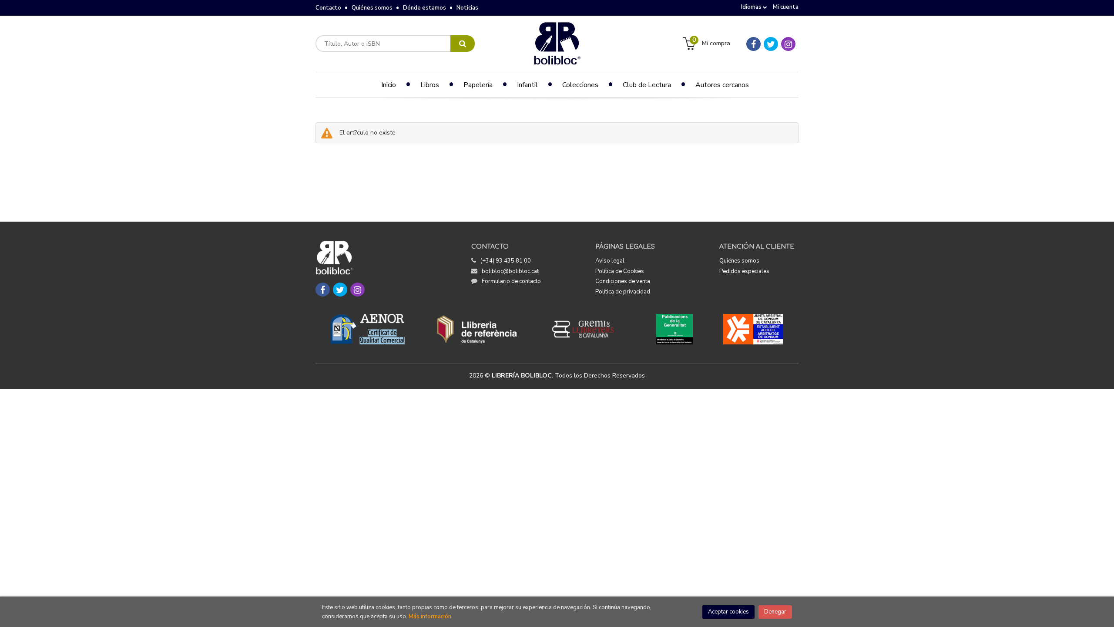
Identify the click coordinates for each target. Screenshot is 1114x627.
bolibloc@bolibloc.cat (510, 271)
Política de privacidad (622, 292)
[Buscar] (462, 43)
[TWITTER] (771, 44)
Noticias (467, 8)
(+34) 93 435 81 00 (505, 261)
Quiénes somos (372, 8)
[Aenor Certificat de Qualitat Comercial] (368, 329)
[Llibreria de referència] (477, 329)
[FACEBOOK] (753, 44)
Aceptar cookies (728, 612)
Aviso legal (609, 261)
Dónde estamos (424, 8)
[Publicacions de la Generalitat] (674, 329)
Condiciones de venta (622, 281)
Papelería (478, 85)
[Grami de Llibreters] (587, 329)
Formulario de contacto (511, 281)
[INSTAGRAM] (788, 44)
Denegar (775, 612)
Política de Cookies (619, 271)
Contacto (328, 8)
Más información (430, 616)
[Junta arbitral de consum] (753, 329)
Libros (429, 85)
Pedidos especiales (744, 271)
